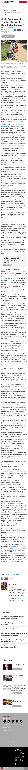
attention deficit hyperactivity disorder (14, 136)
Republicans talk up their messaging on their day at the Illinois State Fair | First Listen (14, 634)
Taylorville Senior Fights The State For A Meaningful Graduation (18, 701)
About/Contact (6, 727)
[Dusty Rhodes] (4, 586)
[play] (2, 768)
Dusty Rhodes (4, 29)
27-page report (11, 546)
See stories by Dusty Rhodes (16, 600)
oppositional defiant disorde (8, 137)
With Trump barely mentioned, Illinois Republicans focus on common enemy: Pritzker (13, 640)
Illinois (7, 574)
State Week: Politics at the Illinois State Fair (12, 629)
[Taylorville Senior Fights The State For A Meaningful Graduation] (7, 702)
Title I (6, 278)
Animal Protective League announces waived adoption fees (12, 623)
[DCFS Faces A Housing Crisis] (7, 678)
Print (25, 29)
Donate (24, 2)
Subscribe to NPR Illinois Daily (9, 741)
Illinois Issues (16, 574)
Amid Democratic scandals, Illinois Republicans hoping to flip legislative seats (13, 646)
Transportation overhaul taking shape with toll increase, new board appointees (12, 617)
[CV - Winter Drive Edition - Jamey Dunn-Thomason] (7, 667)
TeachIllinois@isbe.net (9, 561)
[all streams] (26, 768)
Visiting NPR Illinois (7, 730)
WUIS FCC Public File (7, 733)
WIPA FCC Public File (7, 736)
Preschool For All (14, 278)
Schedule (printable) (7, 739)
